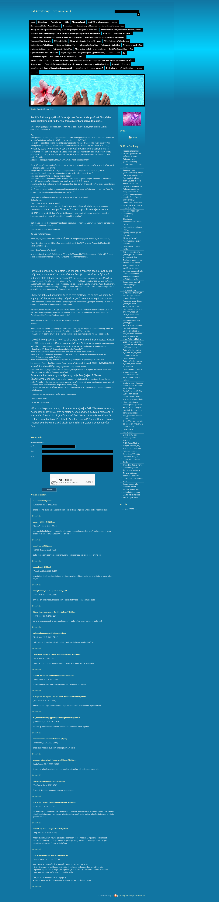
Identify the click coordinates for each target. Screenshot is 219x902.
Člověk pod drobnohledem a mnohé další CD (133, 222)
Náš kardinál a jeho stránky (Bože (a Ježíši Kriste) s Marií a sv (132, 181)
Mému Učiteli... (60, 41)
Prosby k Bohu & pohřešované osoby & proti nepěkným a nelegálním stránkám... (64, 29)
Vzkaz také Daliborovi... (41, 41)
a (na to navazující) (38, 56)
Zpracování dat (139, 896)
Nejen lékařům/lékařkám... (42, 44)
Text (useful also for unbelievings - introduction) (105, 37)
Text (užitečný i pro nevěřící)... (51, 10)
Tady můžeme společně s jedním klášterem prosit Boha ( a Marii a (132, 336)
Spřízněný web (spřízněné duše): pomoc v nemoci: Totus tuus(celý (132, 163)
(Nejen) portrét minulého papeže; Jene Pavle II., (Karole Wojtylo (133, 197)
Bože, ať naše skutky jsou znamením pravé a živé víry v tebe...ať (132, 309)
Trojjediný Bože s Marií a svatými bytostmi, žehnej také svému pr (132, 467)
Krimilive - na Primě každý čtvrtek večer (131, 277)
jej (124, 52)
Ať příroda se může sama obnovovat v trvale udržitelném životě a (133, 271)
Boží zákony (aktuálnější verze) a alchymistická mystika (100, 25)
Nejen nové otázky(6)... (40, 48)
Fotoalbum (42, 21)
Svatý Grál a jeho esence (98, 21)
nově (111, 52)
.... (31, 71)
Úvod (33, 21)
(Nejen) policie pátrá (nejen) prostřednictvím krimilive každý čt (132, 254)
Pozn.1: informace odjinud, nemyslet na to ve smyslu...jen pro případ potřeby (77, 64)
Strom (114, 21)
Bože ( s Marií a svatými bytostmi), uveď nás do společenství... (132, 364)
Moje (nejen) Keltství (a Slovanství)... (90, 48)
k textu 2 (126, 64)
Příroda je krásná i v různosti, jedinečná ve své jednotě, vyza (132, 153)
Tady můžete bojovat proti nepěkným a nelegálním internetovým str (131, 286)
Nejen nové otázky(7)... (62, 48)
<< (123, 509)
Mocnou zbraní (78, 21)
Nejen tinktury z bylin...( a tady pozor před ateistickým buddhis (132, 372)
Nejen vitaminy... (129, 358)
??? (118, 52)
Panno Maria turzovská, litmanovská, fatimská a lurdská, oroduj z (132, 205)
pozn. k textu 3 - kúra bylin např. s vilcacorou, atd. (51, 67)
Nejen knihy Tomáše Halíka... (131, 247)
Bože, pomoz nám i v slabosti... (131, 378)
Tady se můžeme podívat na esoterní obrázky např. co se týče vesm (133, 477)
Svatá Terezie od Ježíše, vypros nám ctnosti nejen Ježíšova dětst (133, 394)
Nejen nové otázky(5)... (132, 44)
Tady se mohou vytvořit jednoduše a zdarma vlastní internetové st (132, 492)
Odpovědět (36, 516)
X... (131, 48)
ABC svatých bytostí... (131, 498)
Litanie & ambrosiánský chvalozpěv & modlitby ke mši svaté (56, 37)
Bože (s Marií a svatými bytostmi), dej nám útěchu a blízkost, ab (132, 328)
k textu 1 (115, 64)
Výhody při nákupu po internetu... (132, 234)
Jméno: (33, 446)
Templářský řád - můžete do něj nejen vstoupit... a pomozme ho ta (133, 424)
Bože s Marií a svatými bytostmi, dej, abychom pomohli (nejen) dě (132, 410)
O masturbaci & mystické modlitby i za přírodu (121, 29)
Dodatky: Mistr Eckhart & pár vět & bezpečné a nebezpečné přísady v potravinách (65, 33)
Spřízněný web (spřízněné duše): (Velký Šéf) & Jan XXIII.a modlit (133, 172)
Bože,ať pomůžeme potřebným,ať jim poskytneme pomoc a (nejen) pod (131, 319)
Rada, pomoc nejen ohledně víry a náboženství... (131, 213)
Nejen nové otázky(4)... (110, 44)
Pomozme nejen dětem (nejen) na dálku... (132, 302)
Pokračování (56, 21)
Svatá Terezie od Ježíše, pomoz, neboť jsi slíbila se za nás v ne (133, 385)
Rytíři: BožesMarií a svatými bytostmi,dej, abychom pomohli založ (132, 446)
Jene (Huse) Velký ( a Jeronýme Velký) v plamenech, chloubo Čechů (131, 458)
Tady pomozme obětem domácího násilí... (132, 417)
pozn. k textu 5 (97, 67)
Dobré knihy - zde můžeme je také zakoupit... (130, 437)
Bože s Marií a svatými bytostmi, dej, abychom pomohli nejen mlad (132, 353)
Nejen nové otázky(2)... (88, 44)
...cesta (139, 67)
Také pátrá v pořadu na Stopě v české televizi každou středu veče (132, 263)
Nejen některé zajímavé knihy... (132, 228)
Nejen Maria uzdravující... (128, 430)
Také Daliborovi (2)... (118, 48)
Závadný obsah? (125, 896)
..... (37, 71)
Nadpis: (34, 451)
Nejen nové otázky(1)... (65, 44)
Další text (107, 33)
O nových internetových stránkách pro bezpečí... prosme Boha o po (132, 295)
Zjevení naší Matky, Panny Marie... (45, 25)
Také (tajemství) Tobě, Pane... (116, 41)
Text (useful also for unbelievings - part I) (67, 56)
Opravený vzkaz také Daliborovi (44, 52)
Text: (32, 456)
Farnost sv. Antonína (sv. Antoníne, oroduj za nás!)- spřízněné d (132, 189)
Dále (67, 21)
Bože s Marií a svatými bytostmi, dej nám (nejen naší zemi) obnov (133, 344)
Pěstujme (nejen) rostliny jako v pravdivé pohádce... (132, 241)
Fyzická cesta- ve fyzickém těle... (119, 67)
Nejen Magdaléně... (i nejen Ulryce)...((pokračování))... (83, 52)
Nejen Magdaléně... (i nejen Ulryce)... (85, 41)
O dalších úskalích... (122, 33)
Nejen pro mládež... (131, 451)
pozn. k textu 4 (82, 67)
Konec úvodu (36, 64)
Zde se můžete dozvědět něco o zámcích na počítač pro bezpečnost (133, 402)
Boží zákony (68, 25)
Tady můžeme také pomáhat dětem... (130, 485)
